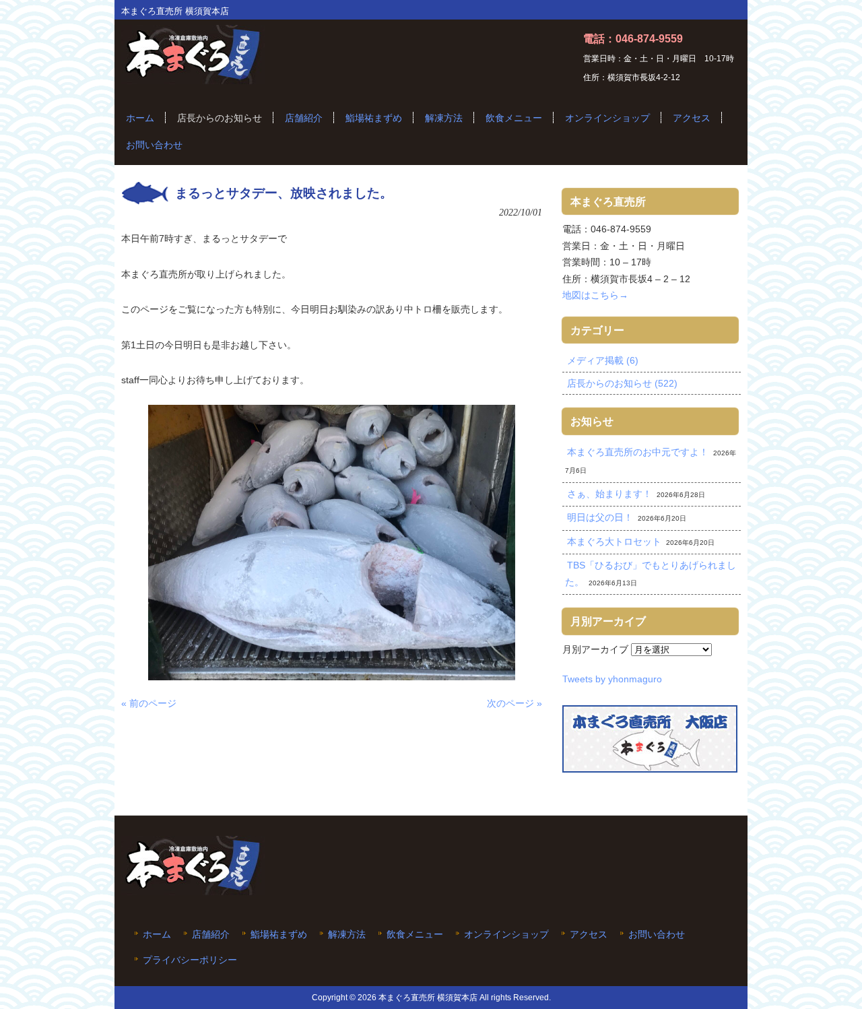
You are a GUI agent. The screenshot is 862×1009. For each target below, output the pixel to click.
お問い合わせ (656, 935)
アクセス (588, 935)
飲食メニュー (415, 935)
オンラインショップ (506, 935)
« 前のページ (148, 703)
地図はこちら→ (595, 295)
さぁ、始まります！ (609, 493)
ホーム (157, 935)
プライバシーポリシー (190, 960)
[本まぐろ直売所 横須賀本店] (193, 79)
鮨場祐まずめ (279, 935)
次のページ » (514, 703)
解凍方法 (347, 935)
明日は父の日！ (600, 517)
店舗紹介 (211, 935)
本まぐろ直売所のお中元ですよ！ (637, 452)
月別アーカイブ (595, 649)
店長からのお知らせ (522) (622, 383)
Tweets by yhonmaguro (612, 679)
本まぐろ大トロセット (614, 541)
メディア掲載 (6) (602, 360)
